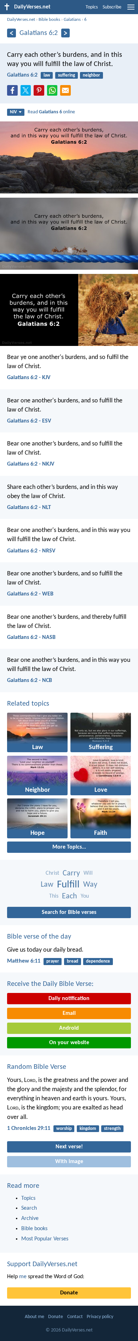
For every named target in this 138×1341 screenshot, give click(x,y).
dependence (98, 961)
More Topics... (69, 847)
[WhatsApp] (54, 90)
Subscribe (112, 7)
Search (29, 1208)
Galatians (72, 19)
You (85, 896)
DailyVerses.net (21, 19)
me (23, 1277)
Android (69, 1028)
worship (64, 1128)
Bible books (49, 19)
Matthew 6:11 (23, 961)
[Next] (65, 33)
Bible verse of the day (39, 936)
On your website (69, 1043)
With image (69, 1162)
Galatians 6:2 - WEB (30, 594)
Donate (69, 1293)
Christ (52, 873)
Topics (92, 7)
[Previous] (11, 33)
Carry (71, 873)
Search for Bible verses (69, 912)
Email (69, 1013)
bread (72, 961)
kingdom (88, 1128)
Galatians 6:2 (22, 75)
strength (112, 1128)
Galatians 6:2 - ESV (29, 421)
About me (34, 1316)
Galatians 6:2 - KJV (28, 378)
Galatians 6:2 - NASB (31, 637)
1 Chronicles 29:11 (28, 1128)
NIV (13, 112)
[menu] (131, 10)
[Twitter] (27, 92)
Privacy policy (100, 1316)
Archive (30, 1218)
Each (69, 896)
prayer (52, 961)
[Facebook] (14, 92)
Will (88, 873)
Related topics (28, 703)
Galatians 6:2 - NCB (29, 680)
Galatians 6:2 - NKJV (30, 464)
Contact (75, 1316)
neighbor (91, 75)
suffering (66, 75)
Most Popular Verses (44, 1239)
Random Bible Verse (36, 1067)
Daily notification (69, 998)
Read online (51, 112)
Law (47, 885)
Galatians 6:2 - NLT (29, 507)
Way (90, 885)
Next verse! (69, 1147)
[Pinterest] (40, 92)
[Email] (67, 92)
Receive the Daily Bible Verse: (50, 984)
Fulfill (68, 885)
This (53, 896)
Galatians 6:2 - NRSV (31, 551)
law (47, 75)
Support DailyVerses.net (42, 1264)
